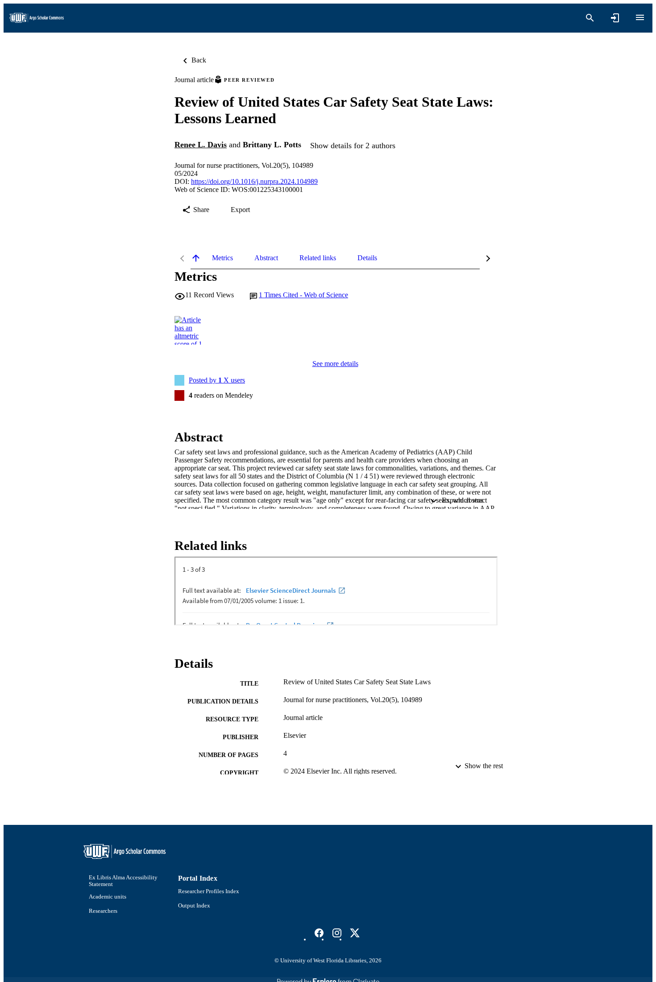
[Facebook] (319, 933)
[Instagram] (337, 933)
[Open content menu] (640, 17)
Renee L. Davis (200, 144)
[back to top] (196, 258)
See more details (335, 363)
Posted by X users (217, 380)
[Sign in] (615, 18)
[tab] (222, 258)
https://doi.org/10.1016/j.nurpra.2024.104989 (254, 181)
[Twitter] (355, 933)
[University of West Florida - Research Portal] (36, 18)
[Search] (590, 18)
